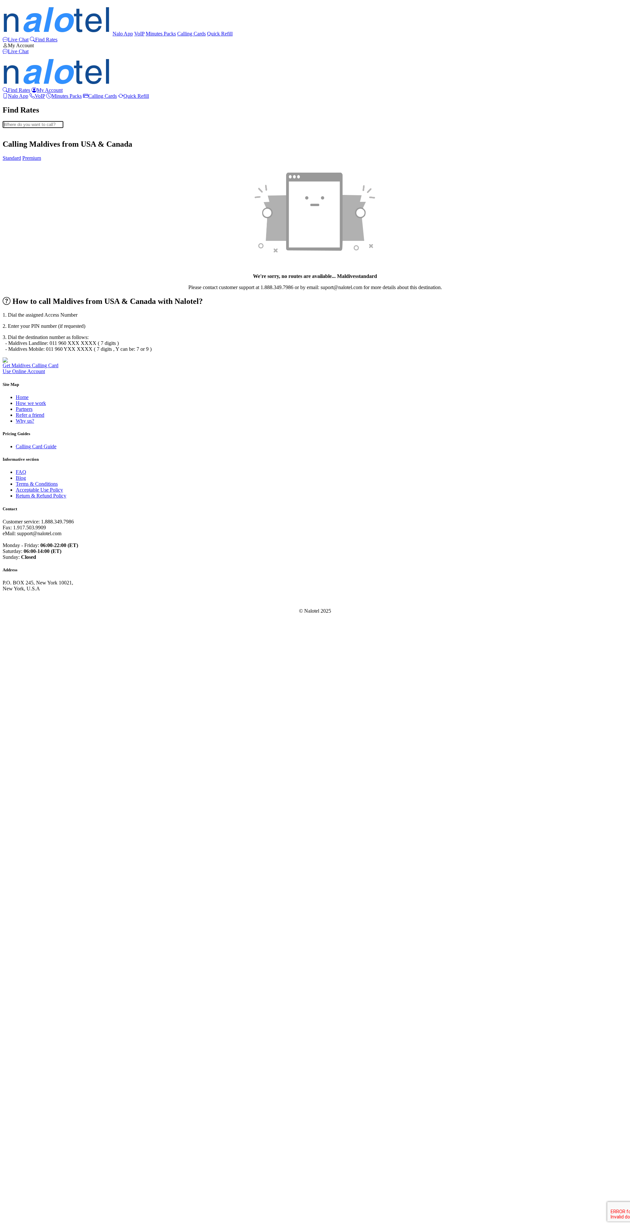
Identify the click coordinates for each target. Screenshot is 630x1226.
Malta (22, 833)
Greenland (26, 555)
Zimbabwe (27, 1223)
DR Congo (27, 431)
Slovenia (25, 1040)
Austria (23, 189)
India (21, 638)
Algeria (23, 148)
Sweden (24, 1093)
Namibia (24, 880)
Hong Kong (28, 626)
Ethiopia (24, 473)
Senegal (24, 1022)
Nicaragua (26, 904)
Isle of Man (27, 667)
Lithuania (25, 791)
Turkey (23, 1146)
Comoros (25, 354)
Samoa (23, 1004)
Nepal (22, 886)
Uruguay (25, 1187)
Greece (23, 549)
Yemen (23, 1211)
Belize (22, 236)
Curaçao (24, 390)
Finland (24, 490)
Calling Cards (191, 33)
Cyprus (23, 396)
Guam (22, 573)
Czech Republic (32, 402)
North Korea (29, 921)
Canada (24, 319)
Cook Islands (29, 366)
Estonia (23, 467)
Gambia (24, 520)
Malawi (24, 815)
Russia (23, 986)
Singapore (26, 1016)
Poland (23, 969)
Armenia (25, 171)
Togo (21, 1128)
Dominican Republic (37, 425)
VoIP (139, 33)
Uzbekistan (27, 1193)
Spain (22, 1069)
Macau (23, 803)
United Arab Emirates (38, 1170)
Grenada (24, 561)
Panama (24, 939)
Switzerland (28, 1099)
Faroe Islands (29, 478)
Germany (25, 532)
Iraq (20, 656)
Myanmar (26, 874)
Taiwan (23, 1110)
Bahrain (24, 207)
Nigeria (23, 916)
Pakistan (24, 933)
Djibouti (24, 413)
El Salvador (28, 455)
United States (29, 1181)
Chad (21, 337)
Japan (22, 697)
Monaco (24, 851)
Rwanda (24, 992)
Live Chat (18, 39)
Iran (20, 650)
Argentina (26, 165)
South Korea (29, 1057)
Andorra (24, 154)
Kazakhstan (28, 715)
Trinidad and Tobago (37, 1152)
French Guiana (31, 502)
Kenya (23, 721)
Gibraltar (25, 543)
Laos (21, 750)
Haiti (21, 608)
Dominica (26, 419)
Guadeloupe (28, 567)
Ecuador (24, 437)
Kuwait (23, 738)
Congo (23, 360)
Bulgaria (24, 289)
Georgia (24, 526)
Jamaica (24, 691)
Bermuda (25, 248)
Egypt (22, 449)
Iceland (23, 632)
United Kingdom (33, 1175)
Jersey (22, 703)
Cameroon (26, 313)
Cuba (21, 384)
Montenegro (28, 856)
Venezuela (26, 1199)
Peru (20, 957)
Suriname (25, 1087)
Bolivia (23, 260)
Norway (24, 927)
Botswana (26, 272)
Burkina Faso (30, 295)
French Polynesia (34, 508)
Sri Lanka (26, 1075)
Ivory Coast (28, 685)
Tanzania (25, 1116)
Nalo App (123, 33)
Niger (22, 910)
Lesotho (24, 768)
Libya (22, 780)
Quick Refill (220, 33)
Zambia (24, 1217)
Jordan (23, 709)
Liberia (23, 774)
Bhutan (23, 254)
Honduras (26, 614)
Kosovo (24, 732)
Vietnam (24, 1205)
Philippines (27, 963)
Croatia (23, 378)
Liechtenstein (29, 786)
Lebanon (25, 762)
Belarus (24, 224)
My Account (21, 45)
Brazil (22, 278)
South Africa (29, 1051)
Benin (22, 242)
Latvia (22, 756)
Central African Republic (42, 331)
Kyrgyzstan (28, 744)
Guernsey (26, 585)
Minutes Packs (161, 33)
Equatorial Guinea (34, 443)
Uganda (24, 1158)
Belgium (24, 230)
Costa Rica (27, 372)
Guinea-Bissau (31, 597)
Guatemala (27, 579)
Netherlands (28, 898)
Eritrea (23, 461)
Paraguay (25, 945)
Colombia (26, 348)
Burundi (24, 301)
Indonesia (26, 644)
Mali (20, 827)
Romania (25, 980)
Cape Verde (28, 325)
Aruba (22, 177)
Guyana (24, 602)
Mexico (24, 839)
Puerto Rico (28, 951)
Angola (23, 159)
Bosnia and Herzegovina (41, 266)
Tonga (22, 1134)
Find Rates (46, 39)
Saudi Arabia (29, 998)
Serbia (22, 1028)
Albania (24, 142)
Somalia (24, 1045)
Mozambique (29, 868)
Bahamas (25, 201)
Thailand (25, 1122)
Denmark (25, 408)
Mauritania (27, 862)
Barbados (25, 219)
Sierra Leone (29, 1010)
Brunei (23, 283)
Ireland (23, 662)
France (23, 496)
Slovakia (25, 1034)
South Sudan (29, 1063)
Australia (25, 183)
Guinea (23, 591)
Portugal (24, 975)
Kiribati (24, 726)
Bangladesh (28, 213)
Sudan (22, 1081)
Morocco (25, 845)
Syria (21, 1105)
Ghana (23, 537)
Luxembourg (29, 797)
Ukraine (24, 1164)
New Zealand (30, 892)
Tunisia (23, 1140)
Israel (21, 673)
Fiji (19, 484)
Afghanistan (28, 136)
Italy (20, 679)
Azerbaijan (27, 195)
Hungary (25, 620)
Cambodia (26, 307)
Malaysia (25, 821)
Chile (21, 343)
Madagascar (28, 809)
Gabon (23, 514)
